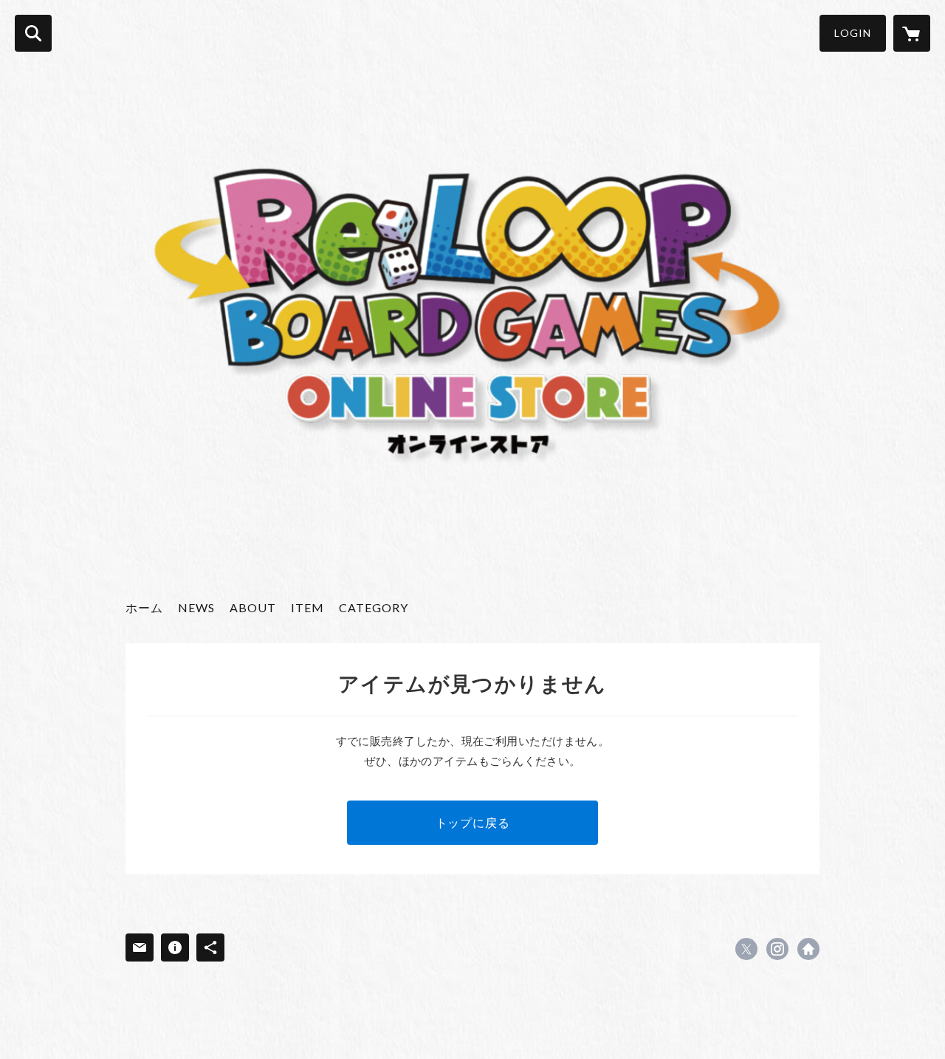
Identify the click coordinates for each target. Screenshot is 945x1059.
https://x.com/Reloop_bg (746, 949)
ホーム (144, 607)
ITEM (307, 607)
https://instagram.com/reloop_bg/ (777, 949)
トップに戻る (473, 822)
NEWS (196, 607)
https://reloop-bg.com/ (808, 949)
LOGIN (852, 33)
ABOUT (253, 607)
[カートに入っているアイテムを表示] (911, 33)
